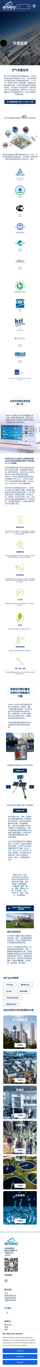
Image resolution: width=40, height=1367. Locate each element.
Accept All (20, 1351)
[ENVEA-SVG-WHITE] (9, 2)
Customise (20, 1356)
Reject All (20, 1362)
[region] (20, 1348)
